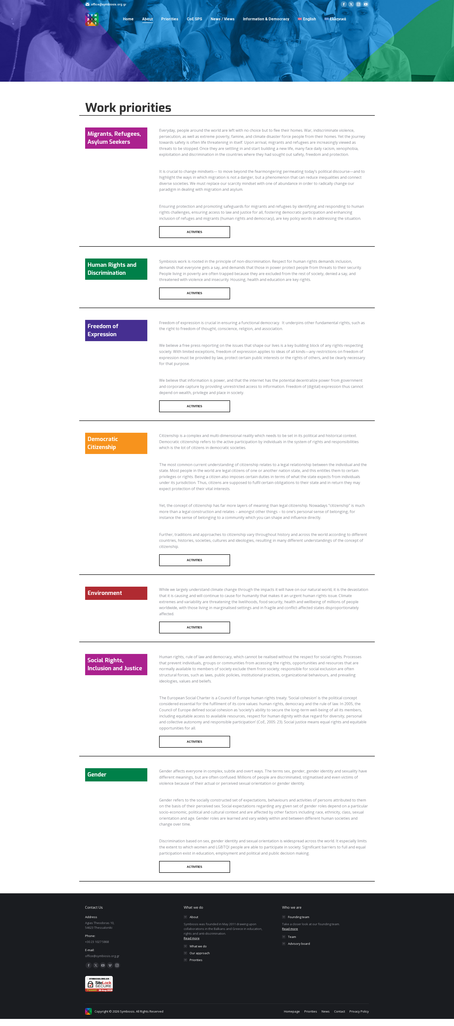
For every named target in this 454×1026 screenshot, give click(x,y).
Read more (192, 938)
